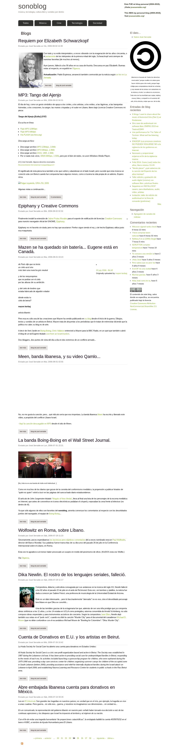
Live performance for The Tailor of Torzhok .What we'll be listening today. (146, 135)
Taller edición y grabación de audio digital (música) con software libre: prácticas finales (145, 180)
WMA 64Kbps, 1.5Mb (49, 156)
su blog (88, 318)
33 (70, 738)
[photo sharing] (96, 264)
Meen (100, 414)
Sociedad (97, 23)
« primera (38, 738)
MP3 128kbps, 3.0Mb (46, 147)
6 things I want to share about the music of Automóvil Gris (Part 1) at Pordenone (146, 117)
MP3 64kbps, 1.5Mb (45, 150)
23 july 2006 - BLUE (104, 270)
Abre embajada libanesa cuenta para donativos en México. (66, 689)
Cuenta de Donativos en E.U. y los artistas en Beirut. (69, 636)
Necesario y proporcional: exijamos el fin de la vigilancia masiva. (144, 156)
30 (58, 738)
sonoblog (32, 6)
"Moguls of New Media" (62, 498)
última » (110, 738)
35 (78, 738)
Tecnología (77, 23)
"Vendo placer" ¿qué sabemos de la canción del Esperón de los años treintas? (146, 171)
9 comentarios (56, 197)
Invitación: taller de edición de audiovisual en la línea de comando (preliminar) (144, 198)
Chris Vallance (58, 331)
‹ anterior (47, 738)
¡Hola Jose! (137, 260)
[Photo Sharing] (33, 183)
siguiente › (101, 738)
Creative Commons (113, 218)
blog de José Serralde (63, 85)
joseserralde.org (138, 7)
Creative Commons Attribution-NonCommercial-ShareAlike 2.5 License (143, 306)
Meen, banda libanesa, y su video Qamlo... (59, 356)
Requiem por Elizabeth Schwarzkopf (53, 40)
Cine (59, 23)
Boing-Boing (45, 331)
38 (90, 738)
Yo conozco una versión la (143, 254)
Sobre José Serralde (142, 37)
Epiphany (60, 221)
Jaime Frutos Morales (57, 218)
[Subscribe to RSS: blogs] (22, 743)
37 (86, 738)
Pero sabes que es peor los (143, 263)
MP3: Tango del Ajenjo (39, 95)
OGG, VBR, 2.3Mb (45, 153)
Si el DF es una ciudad (141, 269)
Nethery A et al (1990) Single (144, 239)
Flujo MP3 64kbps (28, 132)
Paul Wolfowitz (118, 540)
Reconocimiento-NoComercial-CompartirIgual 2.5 (36, 165)
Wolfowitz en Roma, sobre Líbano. (51, 530)
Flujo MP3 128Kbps (28, 129)
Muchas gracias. (139, 275)
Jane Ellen (105, 614)
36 (82, 738)
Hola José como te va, (141, 281)
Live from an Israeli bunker (57, 334)
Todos (26, 23)
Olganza (76, 68)
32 (66, 738)
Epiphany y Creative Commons (48, 205)
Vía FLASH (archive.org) (31, 135)
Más (159, 204)
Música (42, 23)
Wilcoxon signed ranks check (144, 227)
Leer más (49, 85)
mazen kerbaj (121, 273)
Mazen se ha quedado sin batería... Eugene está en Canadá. (68, 249)
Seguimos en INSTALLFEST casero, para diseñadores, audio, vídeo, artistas (146, 189)
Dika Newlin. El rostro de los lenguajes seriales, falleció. (72, 574)
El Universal (30, 701)
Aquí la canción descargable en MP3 (35, 423)
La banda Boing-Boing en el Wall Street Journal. (64, 440)
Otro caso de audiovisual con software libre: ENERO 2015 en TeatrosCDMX (145, 126)
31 (62, 738)
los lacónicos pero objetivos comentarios (67, 540)
